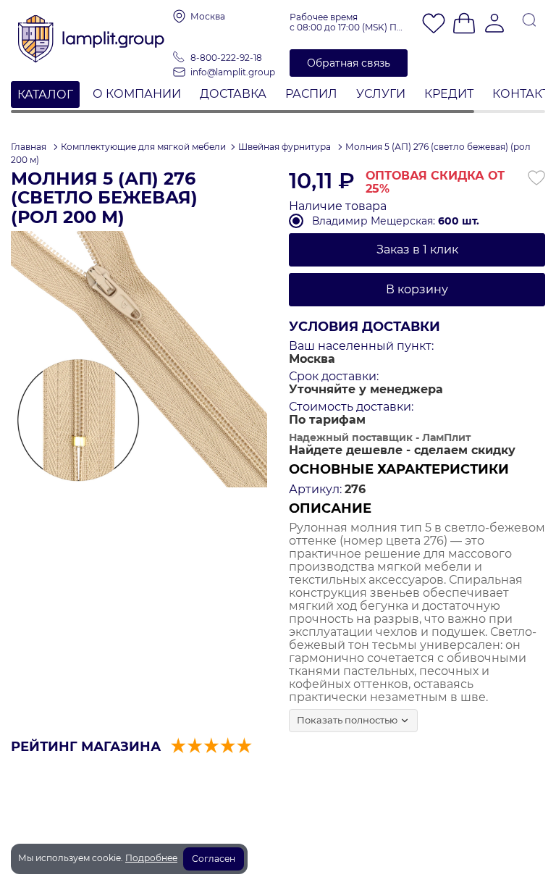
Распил (311, 94)
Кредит (448, 94)
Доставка (233, 94)
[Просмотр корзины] (464, 25)
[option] (139, 359)
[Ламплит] (92, 34)
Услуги (380, 94)
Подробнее (151, 857)
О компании (137, 94)
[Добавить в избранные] (536, 178)
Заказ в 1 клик (417, 249)
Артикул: (315, 489)
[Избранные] (433, 25)
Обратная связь (348, 63)
